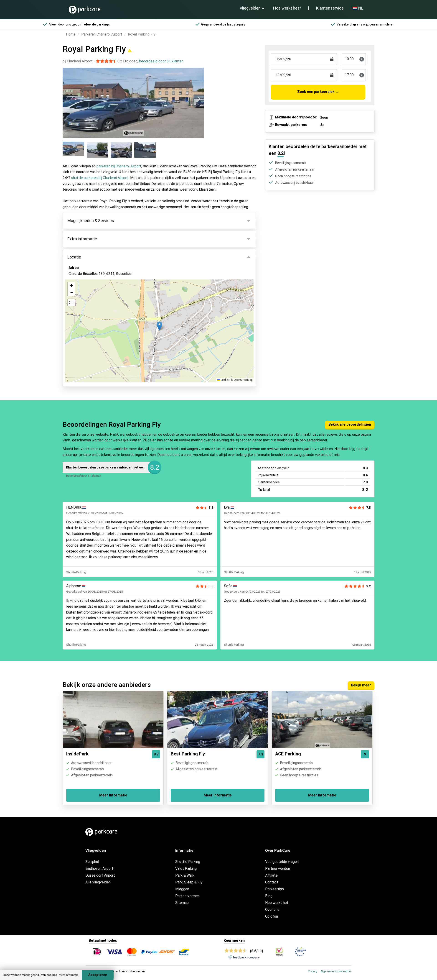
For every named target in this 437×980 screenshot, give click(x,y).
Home (71, 34)
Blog (268, 896)
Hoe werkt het (276, 903)
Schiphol (92, 862)
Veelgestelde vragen (282, 862)
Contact (271, 882)
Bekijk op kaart (84, 298)
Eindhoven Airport (99, 868)
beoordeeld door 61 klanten (161, 61)
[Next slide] (199, 98)
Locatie (74, 257)
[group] (74, 150)
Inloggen (182, 889)
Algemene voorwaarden (336, 971)
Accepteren (97, 975)
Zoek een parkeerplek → (318, 92)
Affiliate (271, 875)
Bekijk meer (361, 685)
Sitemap (182, 903)
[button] (159, 326)
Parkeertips (274, 889)
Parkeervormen (187, 896)
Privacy (312, 971)
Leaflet (224, 379)
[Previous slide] (67, 98)
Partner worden (277, 868)
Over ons (272, 909)
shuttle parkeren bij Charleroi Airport (100, 178)
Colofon (271, 916)
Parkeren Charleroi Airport (101, 34)
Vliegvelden (250, 8)
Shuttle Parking (187, 862)
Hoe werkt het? (287, 8)
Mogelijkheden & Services (90, 220)
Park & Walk (184, 875)
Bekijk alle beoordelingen (349, 424)
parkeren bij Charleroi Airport (119, 166)
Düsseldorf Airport (100, 875)
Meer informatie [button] (68, 975)
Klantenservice (330, 8)
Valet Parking (186, 868)
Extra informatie (82, 238)
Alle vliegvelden (98, 882)
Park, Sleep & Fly (188, 882)
